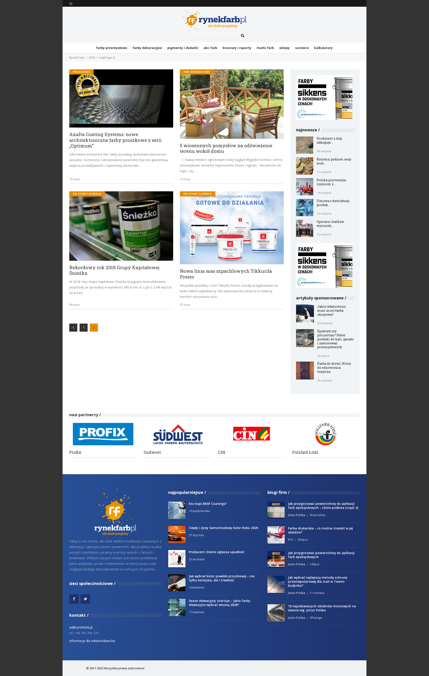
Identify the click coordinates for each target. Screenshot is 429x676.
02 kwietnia (324, 323)
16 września (317, 515)
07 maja (185, 305)
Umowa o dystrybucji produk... (333, 203)
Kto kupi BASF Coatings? (208, 503)
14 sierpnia (324, 193)
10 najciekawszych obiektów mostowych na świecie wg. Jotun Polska (322, 608)
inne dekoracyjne (196, 71)
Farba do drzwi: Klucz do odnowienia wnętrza (334, 367)
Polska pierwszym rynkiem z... (331, 182)
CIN (221, 452)
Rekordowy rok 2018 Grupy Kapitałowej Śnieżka (114, 270)
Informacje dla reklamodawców (92, 641)
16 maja (74, 179)
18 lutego (315, 618)
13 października (199, 511)
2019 (92, 57)
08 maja (74, 305)
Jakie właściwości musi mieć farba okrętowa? (331, 310)
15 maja (185, 179)
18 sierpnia (324, 151)
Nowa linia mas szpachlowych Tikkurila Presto (226, 274)
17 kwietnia (196, 612)
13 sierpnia (324, 213)
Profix (75, 452)
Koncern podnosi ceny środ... (334, 161)
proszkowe (81, 71)
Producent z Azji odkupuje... (329, 140)
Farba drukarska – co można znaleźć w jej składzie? (320, 530)
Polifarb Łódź (305, 452)
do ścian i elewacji (87, 193)
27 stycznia (196, 535)
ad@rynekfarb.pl (81, 627)
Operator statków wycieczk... (330, 224)
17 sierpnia (324, 172)
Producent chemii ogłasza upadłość (216, 552)
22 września (197, 559)
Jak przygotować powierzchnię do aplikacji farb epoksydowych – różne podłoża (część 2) (323, 505)
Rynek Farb (76, 57)
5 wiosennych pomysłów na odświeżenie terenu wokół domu (226, 148)
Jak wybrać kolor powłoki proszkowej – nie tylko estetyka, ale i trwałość (221, 578)
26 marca (323, 356)
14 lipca (314, 564)
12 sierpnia (324, 234)
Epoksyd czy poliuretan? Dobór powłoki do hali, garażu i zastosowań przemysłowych (335, 339)
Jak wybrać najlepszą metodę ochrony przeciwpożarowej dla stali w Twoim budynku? (317, 581)
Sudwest (152, 452)
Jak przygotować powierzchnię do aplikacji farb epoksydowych (321, 555)
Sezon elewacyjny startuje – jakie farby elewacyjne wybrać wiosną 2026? (219, 603)
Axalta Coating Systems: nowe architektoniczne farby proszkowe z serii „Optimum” (115, 140)
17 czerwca (316, 593)
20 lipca (302, 539)
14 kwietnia (196, 587)
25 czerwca (324, 380)
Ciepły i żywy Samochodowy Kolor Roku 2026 (223, 528)
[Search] (242, 35)
